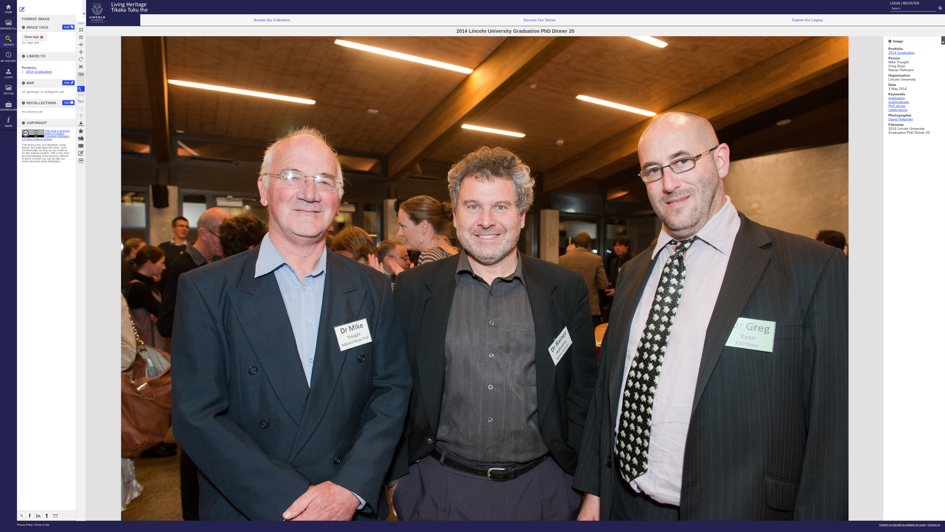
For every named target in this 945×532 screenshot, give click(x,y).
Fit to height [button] (81, 52)
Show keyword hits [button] (81, 109)
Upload (8, 93)
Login (9, 77)
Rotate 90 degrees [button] (81, 59)
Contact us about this (81, 146)
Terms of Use (42, 524)
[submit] (940, 8)
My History (8, 61)
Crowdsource (8, 109)
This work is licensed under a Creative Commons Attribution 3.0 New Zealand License (46, 135)
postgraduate (898, 102)
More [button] (8, 126)
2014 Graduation (39, 72)
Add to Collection (81, 131)
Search (8, 44)
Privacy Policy (24, 524)
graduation (896, 98)
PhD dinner (897, 106)
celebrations (897, 110)
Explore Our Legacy (807, 20)
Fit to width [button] (81, 44)
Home (8, 12)
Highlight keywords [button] (81, 116)
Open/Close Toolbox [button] (84, 9)
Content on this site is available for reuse (902, 524)
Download (81, 123)
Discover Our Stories (539, 20)
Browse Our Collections (272, 20)
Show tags (31, 37)
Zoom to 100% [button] (81, 66)
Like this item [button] (81, 138)
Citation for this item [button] (81, 160)
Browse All (8, 28)
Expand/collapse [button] (943, 40)
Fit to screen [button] (81, 37)
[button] (81, 89)
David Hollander (900, 119)
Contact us (934, 524)
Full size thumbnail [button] (81, 29)
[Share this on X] (21, 512)
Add (66, 27)
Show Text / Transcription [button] (81, 101)
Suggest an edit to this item (22, 9)
